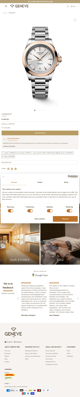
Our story (7, 350)
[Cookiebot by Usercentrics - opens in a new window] (69, 176)
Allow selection (39, 219)
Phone (68, 353)
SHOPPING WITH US (32, 347)
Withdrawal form (50, 361)
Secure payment (50, 350)
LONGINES (4, 116)
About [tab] (66, 182)
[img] (8, 290)
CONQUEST (11, 12)
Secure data (49, 359)
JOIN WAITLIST (40, 133)
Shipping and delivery (31, 350)
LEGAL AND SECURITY (53, 347)
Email (68, 350)
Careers (7, 361)
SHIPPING (8, 369)
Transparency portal (51, 364)
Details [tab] (40, 182)
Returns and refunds (31, 353)
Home (5, 12)
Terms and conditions (52, 353)
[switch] (30, 210)
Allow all (65, 219)
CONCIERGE (71, 347)
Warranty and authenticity (32, 356)
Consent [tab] (14, 182)
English (7, 383)
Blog (6, 359)
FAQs (26, 359)
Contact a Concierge (9, 146)
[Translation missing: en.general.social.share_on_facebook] (8, 169)
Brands (7, 356)
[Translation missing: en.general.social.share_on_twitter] (12, 169)
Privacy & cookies (51, 356)
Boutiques (8, 353)
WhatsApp (70, 356)
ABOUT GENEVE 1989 (12, 347)
